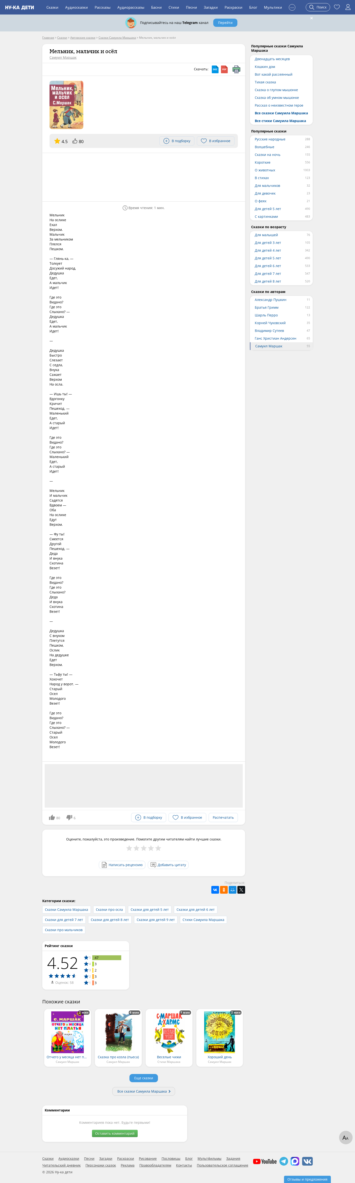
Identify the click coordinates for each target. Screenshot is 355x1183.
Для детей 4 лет (268, 250)
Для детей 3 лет (268, 242)
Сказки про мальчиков (64, 929)
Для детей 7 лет (268, 273)
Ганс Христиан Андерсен (275, 338)
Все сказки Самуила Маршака (142, 1091)
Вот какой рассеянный (273, 74)
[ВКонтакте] (215, 890)
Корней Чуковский (270, 323)
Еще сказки (143, 1078)
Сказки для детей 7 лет (64, 919)
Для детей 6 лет (268, 265)
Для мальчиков (267, 185)
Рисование (148, 1158)
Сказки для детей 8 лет (110, 919)
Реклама (128, 1165)
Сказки (52, 7)
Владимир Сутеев (269, 330)
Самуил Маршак (63, 57)
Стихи (174, 7)
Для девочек (265, 193)
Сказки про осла (109, 909)
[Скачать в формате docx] (215, 69)
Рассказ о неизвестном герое (279, 105)
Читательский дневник (61, 1165)
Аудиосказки (76, 7)
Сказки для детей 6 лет (196, 909)
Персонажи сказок (100, 1165)
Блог (253, 7)
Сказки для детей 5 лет (150, 909)
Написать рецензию (126, 864)
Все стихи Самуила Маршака (280, 120)
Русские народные (270, 139)
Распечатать (223, 817)
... (292, 6)
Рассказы (103, 7)
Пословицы (171, 1158)
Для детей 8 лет (268, 281)
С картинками (266, 216)
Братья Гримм (266, 307)
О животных (265, 170)
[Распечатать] (236, 69)
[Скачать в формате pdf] (224, 69)
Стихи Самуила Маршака (203, 919)
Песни (191, 7)
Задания (233, 1158)
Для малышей (266, 235)
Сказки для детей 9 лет (156, 919)
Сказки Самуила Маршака (66, 909)
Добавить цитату (172, 864)
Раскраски (233, 7)
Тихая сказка (265, 82)
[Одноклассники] (224, 890)
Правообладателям (155, 1165)
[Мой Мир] (232, 890)
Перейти (225, 22)
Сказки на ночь (267, 154)
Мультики (273, 7)
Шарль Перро (266, 315)
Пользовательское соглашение (222, 1165)
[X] (241, 890)
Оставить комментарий (115, 1133)
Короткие (262, 162)
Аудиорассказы (130, 7)
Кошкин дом (265, 66)
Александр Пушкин (270, 299)
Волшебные (264, 147)
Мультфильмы (209, 1158)
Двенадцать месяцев (272, 59)
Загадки (211, 7)
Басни (156, 7)
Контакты (184, 1165)
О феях (260, 201)
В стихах (262, 177)
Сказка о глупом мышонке (276, 90)
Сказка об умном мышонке (277, 97)
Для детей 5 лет (268, 208)
